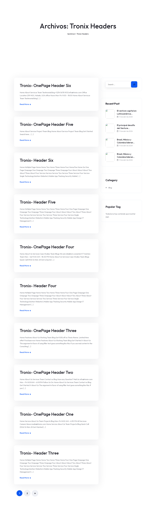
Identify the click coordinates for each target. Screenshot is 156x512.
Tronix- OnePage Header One (46, 414)
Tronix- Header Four (38, 285)
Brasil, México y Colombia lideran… (126, 141)
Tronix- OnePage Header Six (45, 85)
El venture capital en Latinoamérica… (126, 112)
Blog (110, 188)
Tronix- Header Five (38, 202)
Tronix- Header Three (39, 453)
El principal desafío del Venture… (126, 126)
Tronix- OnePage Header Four (47, 246)
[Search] (134, 84)
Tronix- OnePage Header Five (46, 124)
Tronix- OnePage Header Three (48, 330)
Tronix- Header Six (36, 160)
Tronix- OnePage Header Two (46, 372)
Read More (24, 104)
